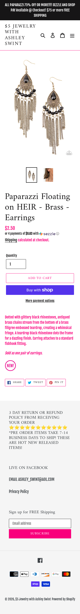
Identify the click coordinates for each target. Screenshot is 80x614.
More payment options (40, 301)
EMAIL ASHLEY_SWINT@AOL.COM (31, 479)
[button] (40, 234)
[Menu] (72, 35)
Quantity (11, 255)
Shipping (11, 240)
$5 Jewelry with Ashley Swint (20, 35)
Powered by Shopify (63, 599)
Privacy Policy (19, 491)
